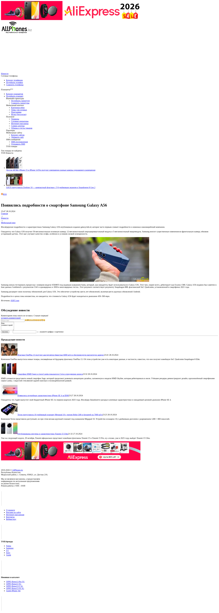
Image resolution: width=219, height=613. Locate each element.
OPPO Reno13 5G (13, 584)
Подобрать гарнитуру (20, 101)
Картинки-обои (18, 107)
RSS (5, 194)
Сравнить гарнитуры (20, 103)
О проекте (10, 510)
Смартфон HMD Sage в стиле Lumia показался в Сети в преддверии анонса (50, 374)
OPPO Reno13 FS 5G (15, 588)
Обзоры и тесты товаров (21, 128)
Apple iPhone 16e (13, 591)
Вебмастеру (11, 519)
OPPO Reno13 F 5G (14, 586)
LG (7, 550)
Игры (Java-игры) (18, 114)
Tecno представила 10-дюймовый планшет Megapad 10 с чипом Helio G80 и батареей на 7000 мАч (60, 415)
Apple (8, 555)
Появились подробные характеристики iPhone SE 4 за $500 (43, 395)
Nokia (8, 546)
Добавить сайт (17, 137)
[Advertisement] (109, 53)
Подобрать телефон (14, 82)
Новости (4, 74)
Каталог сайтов (17, 135)
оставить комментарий (11, 318)
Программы (16, 112)
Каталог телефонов (14, 80)
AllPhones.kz (17, 470)
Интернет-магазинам (15, 515)
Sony (8, 553)
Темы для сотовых (19, 110)
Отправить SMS (18, 144)
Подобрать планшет (14, 96)
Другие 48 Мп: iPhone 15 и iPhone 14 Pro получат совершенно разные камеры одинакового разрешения (50, 170)
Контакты (10, 517)
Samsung (9, 548)
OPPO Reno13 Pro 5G (15, 582)
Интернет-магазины (20, 123)
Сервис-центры (18, 126)
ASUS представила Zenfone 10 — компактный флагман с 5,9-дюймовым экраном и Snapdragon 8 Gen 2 (50, 187)
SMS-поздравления (19, 142)
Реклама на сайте (13, 512)
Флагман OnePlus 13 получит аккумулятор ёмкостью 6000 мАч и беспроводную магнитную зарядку (60, 355)
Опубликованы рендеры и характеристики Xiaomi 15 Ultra (42, 434)
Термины (15, 119)
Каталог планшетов (14, 94)
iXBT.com (15, 300)
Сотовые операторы (20, 121)
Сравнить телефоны (14, 85)
